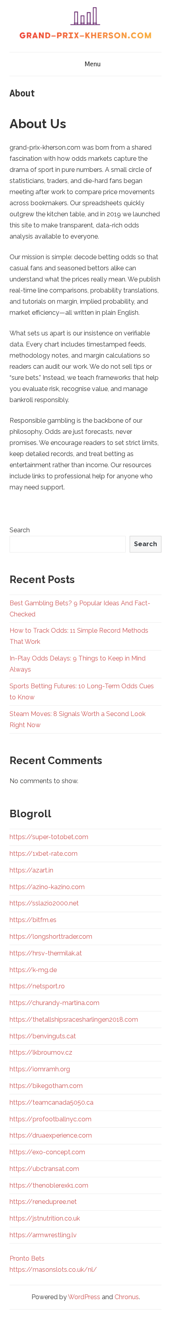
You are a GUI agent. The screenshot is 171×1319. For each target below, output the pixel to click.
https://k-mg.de (33, 970)
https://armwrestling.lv (43, 1235)
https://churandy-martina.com (54, 1003)
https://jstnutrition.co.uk (45, 1218)
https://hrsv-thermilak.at (46, 953)
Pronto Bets (27, 1258)
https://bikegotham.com (46, 1086)
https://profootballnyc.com (50, 1119)
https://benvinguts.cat (43, 1036)
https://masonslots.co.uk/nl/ (53, 1269)
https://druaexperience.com (51, 1135)
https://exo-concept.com (47, 1152)
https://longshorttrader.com (51, 936)
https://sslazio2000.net (44, 903)
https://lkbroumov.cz (41, 1052)
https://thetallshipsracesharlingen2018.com (74, 1019)
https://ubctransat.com (44, 1169)
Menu (93, 64)
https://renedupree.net (43, 1201)
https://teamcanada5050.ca (51, 1102)
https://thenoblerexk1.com (49, 1185)
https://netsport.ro (37, 986)
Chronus (127, 1297)
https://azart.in (31, 870)
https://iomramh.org (40, 1069)
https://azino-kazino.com (47, 887)
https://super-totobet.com (49, 837)
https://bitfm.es (33, 920)
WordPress (84, 1297)
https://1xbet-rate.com (44, 853)
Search (20, 530)
